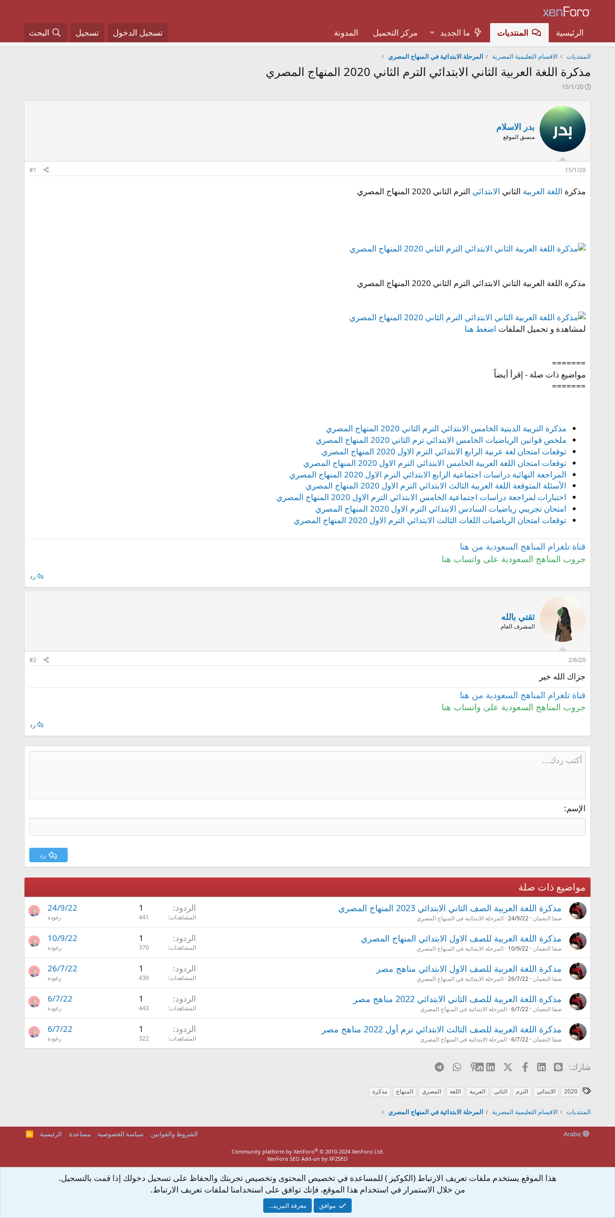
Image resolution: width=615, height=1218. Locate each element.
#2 (33, 660)
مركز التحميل (395, 32)
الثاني (500, 1091)
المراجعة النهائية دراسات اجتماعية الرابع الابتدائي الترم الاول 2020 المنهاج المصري (427, 474)
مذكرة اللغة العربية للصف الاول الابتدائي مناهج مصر (469, 968)
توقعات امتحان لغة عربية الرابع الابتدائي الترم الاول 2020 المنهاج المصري (443, 451)
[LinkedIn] (491, 1066)
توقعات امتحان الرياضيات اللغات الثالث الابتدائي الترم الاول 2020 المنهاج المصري (430, 520)
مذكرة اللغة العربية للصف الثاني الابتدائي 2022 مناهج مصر (457, 999)
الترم (522, 1091)
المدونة (346, 32)
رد (33, 576)
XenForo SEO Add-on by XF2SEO (307, 1158)
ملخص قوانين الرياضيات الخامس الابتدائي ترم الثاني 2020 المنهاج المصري (441, 439)
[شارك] (46, 170)
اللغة (455, 1091)
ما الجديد (455, 32)
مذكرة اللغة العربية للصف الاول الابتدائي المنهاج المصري (461, 938)
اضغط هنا (480, 328)
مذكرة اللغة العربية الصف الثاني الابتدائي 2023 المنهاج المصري (450, 908)
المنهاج (404, 1091)
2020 (571, 1091)
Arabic (573, 1134)
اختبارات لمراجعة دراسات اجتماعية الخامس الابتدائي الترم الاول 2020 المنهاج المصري (421, 496)
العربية (477, 1091)
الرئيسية (570, 32)
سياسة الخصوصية (121, 1134)
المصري (431, 1091)
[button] (432, 32)
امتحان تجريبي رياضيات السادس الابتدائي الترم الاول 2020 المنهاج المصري (440, 508)
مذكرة (379, 1091)
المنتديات (513, 32)
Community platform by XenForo (308, 1151)
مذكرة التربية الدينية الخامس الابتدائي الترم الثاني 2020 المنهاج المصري (446, 428)
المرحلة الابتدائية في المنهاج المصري (460, 918)
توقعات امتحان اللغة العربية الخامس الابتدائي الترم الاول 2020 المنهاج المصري (434, 462)
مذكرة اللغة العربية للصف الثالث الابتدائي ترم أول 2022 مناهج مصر (441, 1029)
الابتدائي (486, 191)
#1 (33, 170)
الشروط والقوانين (174, 1134)
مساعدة (80, 1134)
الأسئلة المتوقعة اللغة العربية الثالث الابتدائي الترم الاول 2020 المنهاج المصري (436, 485)
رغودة (55, 917)
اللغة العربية (543, 191)
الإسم (576, 808)
